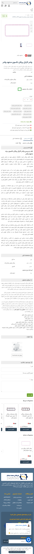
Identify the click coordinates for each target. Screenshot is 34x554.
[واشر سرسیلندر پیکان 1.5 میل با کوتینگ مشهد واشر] (26, 409)
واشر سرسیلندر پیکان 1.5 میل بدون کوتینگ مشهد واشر (11, 416)
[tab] (28, 138)
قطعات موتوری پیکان (27, 117)
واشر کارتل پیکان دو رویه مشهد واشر (26, 449)
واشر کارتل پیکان (27, 105)
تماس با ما (19, 508)
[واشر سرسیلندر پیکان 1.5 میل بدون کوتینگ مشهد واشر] (11, 409)
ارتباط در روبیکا (7, 503)
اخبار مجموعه (30, 503)
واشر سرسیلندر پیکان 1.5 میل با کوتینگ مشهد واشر (26, 416)
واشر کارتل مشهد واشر (15, 108)
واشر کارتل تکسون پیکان (17, 105)
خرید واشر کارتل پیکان (16, 114)
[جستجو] (2, 3)
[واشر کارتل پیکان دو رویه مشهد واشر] (26, 443)
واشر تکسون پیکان (27, 114)
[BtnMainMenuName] (31, 10)
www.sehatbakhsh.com (17, 552)
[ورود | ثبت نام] (9, 6)
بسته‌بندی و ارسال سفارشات (17, 498)
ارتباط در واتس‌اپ (6, 505)
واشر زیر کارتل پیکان (27, 108)
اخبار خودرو (30, 500)
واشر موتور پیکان (27, 111)
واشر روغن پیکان (7, 111)
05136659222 (7, 497)
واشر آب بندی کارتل (17, 111)
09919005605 (7, 500)
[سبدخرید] (2, 6)
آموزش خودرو (30, 497)
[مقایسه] (6, 6)
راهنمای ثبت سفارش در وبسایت (17, 504)
